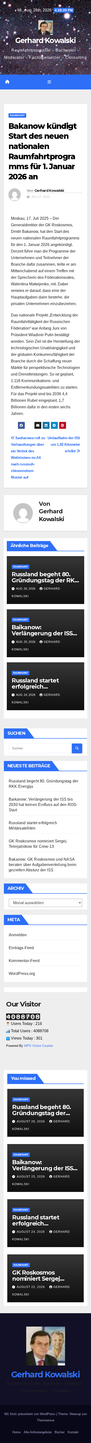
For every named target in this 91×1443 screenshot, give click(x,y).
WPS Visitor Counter (38, 1046)
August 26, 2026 (31, 1121)
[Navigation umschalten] (49, 82)
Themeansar (45, 1420)
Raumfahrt (17, 115)
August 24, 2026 (31, 1231)
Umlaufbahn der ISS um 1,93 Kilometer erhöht (64, 444)
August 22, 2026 (31, 1287)
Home (16, 1432)
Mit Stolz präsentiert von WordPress (30, 1414)
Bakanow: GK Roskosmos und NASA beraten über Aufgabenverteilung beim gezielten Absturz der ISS (42, 864)
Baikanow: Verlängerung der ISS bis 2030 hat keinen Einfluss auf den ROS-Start (43, 804)
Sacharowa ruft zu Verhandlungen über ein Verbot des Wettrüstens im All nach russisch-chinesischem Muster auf (28, 457)
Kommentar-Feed (24, 961)
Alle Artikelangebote (38, 1432)
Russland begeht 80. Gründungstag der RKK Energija (45, 580)
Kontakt (73, 1432)
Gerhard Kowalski (45, 40)
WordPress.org (22, 973)
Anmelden (18, 935)
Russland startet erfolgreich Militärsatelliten (35, 686)
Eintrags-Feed (21, 948)
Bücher (60, 1432)
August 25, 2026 (31, 1176)
